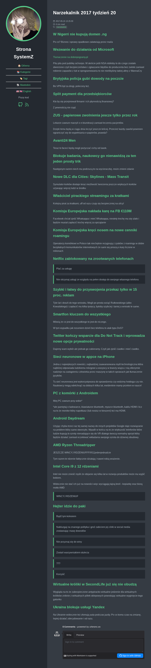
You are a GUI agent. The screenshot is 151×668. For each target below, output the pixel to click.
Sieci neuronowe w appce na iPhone (84, 357)
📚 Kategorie (24, 72)
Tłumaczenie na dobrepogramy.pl (70, 57)
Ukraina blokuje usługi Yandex (79, 607)
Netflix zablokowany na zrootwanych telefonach (93, 259)
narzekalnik (61, 27)
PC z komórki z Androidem (75, 393)
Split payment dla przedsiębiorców (82, 94)
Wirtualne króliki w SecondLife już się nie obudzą (95, 584)
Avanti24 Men (64, 140)
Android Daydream (69, 418)
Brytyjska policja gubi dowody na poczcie (88, 78)
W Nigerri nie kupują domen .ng (80, 34)
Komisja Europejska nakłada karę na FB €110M (92, 211)
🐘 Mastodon (24, 85)
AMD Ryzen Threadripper (74, 445)
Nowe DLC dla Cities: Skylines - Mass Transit (91, 177)
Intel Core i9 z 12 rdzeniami (76, 466)
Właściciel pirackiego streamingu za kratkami (91, 196)
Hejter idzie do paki (69, 506)
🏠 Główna (23, 65)
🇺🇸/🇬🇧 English (23, 91)
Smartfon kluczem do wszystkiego (82, 314)
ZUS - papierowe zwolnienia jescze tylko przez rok (95, 115)
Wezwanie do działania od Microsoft (83, 49)
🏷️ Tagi (24, 78)
